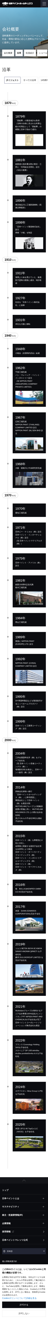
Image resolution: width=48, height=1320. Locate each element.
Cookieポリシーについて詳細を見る (19, 1298)
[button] (24, 1180)
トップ (5, 1190)
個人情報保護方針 (9, 1261)
